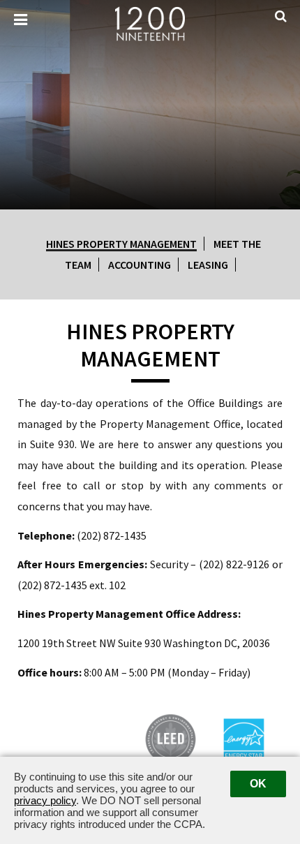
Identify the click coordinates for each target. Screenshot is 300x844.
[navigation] (20, 20)
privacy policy (45, 800)
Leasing (208, 265)
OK (258, 784)
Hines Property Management (121, 244)
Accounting (139, 265)
